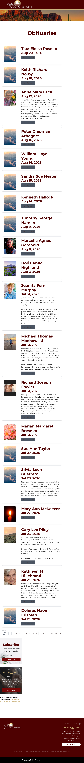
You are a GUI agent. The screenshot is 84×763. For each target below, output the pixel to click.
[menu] (80, 7)
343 (52, 633)
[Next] (60, 633)
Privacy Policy (32, 753)
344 (56, 633)
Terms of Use (42, 753)
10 (43, 633)
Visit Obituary (28, 57)
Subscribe (11, 659)
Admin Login (52, 753)
